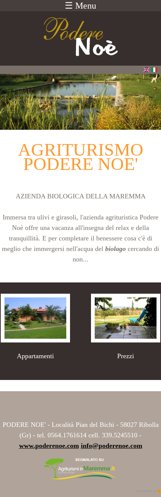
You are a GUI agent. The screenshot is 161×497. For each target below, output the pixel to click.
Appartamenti (35, 356)
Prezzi (125, 356)
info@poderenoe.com (111, 445)
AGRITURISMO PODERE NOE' (80, 157)
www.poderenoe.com (49, 445)
